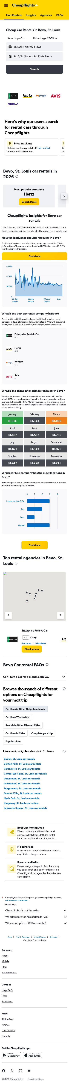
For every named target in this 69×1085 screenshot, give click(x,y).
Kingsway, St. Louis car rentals (21, 803)
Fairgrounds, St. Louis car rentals (22, 788)
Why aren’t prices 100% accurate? (25, 923)
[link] (29, 201)
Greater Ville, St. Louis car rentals (23, 793)
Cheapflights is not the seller (22, 910)
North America (22, 937)
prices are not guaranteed (16, 900)
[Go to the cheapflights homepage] (25, 5)
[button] (6, 5)
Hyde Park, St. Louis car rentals (21, 798)
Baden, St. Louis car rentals (19, 758)
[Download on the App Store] (32, 1055)
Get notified (44, 148)
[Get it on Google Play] (11, 1055)
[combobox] (17, 38)
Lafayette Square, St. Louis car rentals (25, 808)
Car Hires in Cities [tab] (15, 733)
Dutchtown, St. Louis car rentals (22, 783)
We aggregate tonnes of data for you (26, 916)
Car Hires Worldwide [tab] (17, 717)
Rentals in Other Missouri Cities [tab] (22, 725)
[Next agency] (60, 615)
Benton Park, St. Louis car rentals (22, 763)
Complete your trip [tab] (42, 733)
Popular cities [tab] (13, 741)
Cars (10, 937)
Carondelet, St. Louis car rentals (22, 768)
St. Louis (53, 937)
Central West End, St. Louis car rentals (25, 773)
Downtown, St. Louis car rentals (22, 778)
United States (39, 937)
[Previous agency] (8, 615)
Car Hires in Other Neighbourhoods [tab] (25, 709)
